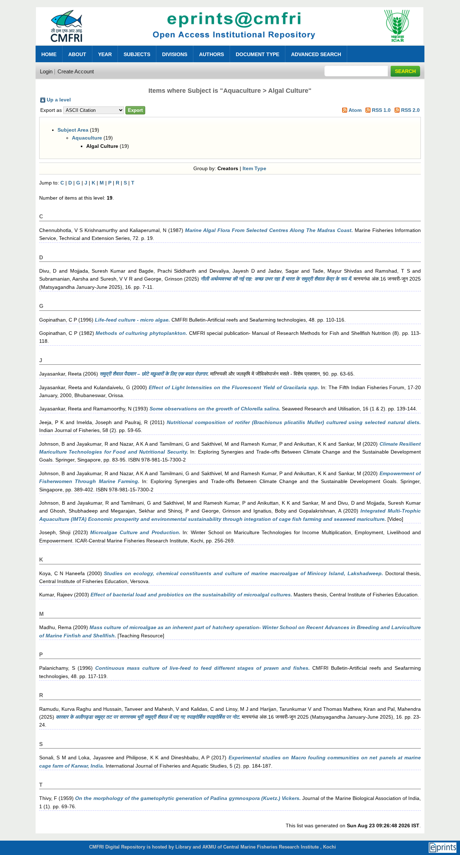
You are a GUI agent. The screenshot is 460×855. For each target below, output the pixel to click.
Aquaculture (87, 138)
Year (105, 54)
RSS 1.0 (381, 110)
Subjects (137, 54)
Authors (211, 54)
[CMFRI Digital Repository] (229, 46)
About (77, 54)
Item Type (254, 168)
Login (46, 71)
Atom (355, 110)
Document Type (257, 54)
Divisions (174, 54)
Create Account (76, 71)
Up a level (59, 100)
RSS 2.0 (410, 110)
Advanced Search (316, 54)
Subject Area (73, 130)
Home (48, 54)
